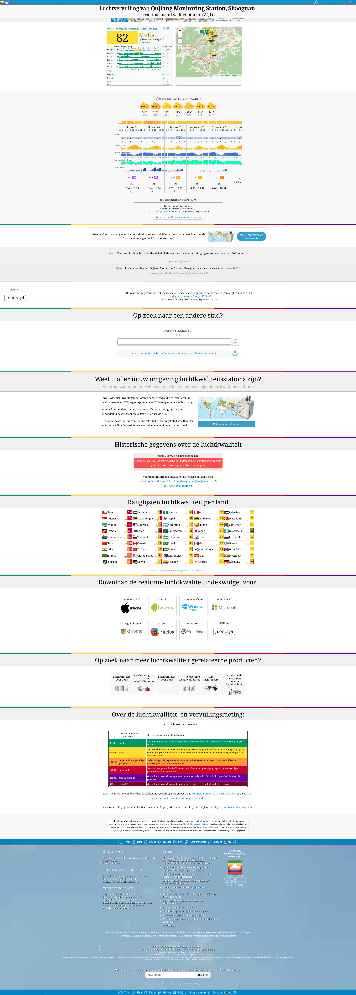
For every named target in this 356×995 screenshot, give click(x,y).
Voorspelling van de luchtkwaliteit (120, 899)
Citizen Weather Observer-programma (181, 887)
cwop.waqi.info (170, 890)
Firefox (162, 623)
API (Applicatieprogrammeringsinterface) (123, 905)
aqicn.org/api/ (212, 299)
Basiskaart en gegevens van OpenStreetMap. (184, 915)
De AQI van (132, 28)
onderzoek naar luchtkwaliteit (124, 870)
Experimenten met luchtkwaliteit (119, 878)
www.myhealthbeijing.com (235, 807)
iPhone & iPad (131, 599)
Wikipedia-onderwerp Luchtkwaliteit (213, 793)
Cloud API (224, 622)
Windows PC (224, 599)
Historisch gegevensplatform (117, 908)
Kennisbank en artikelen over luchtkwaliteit (125, 876)
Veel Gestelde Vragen (118, 888)
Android (163, 599)
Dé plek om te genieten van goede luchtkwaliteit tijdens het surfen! (190, 920)
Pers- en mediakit (111, 863)
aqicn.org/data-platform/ (178, 485)
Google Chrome (132, 623)
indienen (203, 974)
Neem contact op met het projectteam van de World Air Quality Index (130, 859)
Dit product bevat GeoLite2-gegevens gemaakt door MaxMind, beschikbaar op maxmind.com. (187, 868)
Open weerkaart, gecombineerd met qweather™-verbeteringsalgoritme (186, 882)
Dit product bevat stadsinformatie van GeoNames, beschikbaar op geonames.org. (187, 875)
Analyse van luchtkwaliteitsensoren (121, 881)
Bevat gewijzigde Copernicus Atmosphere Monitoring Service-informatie (189, 895)
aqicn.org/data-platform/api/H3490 (190, 296)
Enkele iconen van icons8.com (177, 907)
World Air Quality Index (197, 824)
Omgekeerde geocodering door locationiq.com (185, 911)
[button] (211, 55)
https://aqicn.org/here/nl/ (178, 261)
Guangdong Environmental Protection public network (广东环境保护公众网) (177, 949)
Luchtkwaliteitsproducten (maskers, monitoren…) (127, 902)
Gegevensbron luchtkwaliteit (117, 894)
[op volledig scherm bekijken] (167, 28)
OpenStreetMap (226, 75)
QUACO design (169, 925)
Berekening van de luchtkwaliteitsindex (123, 897)
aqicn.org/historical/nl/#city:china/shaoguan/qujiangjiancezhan (176, 481)
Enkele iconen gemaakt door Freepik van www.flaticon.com (182, 902)
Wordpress (193, 623)
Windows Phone (193, 599)
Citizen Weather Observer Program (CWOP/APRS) (177, 946)
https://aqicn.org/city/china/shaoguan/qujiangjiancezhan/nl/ (178, 273)
